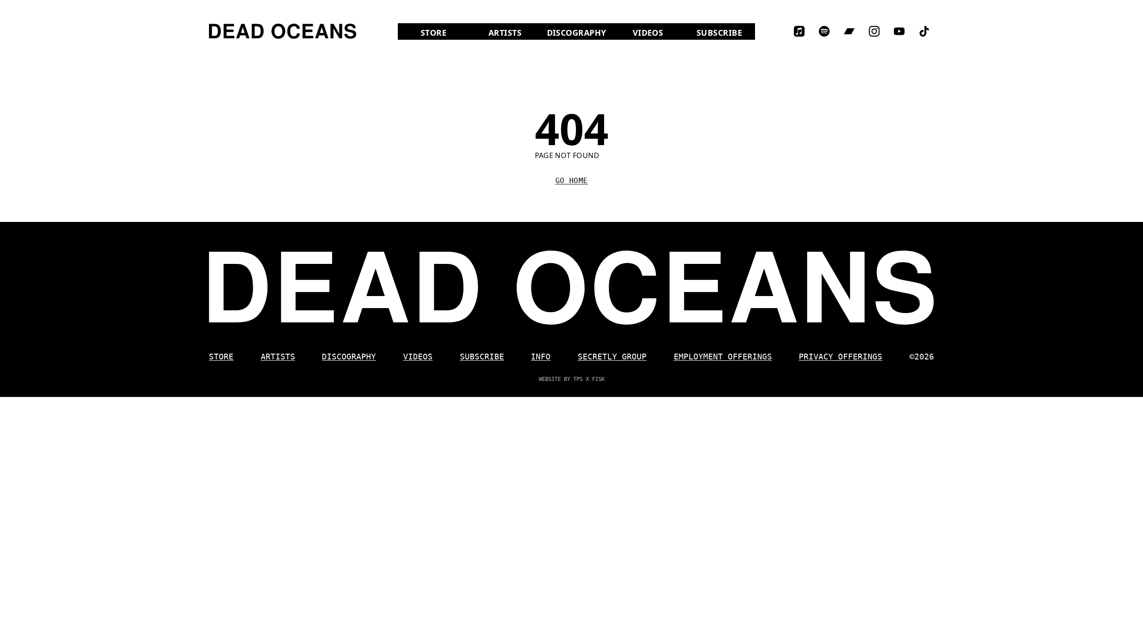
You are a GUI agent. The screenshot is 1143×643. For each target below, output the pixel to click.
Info (541, 356)
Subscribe (719, 32)
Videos (658, 32)
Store (445, 32)
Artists (504, 32)
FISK (598, 379)
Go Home (571, 180)
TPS (578, 379)
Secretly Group (612, 356)
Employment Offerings (723, 356)
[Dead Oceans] (282, 31)
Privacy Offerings (840, 356)
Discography (576, 32)
